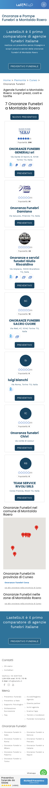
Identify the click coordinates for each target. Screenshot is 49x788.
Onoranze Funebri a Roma (12, 740)
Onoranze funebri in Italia (12, 733)
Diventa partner (33, 703)
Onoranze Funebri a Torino (12, 760)
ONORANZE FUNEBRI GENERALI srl (24, 150)
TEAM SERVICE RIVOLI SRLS (24, 485)
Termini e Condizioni (35, 715)
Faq (5, 715)
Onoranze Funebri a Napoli (35, 753)
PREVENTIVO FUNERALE (24, 66)
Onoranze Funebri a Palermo (12, 753)
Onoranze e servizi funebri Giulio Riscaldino (24, 261)
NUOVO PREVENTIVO (24, 117)
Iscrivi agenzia (33, 707)
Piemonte (20, 80)
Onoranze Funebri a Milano (12, 746)
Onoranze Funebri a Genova (35, 733)
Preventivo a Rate (12, 701)
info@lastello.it (15, 681)
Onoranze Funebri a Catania (35, 746)
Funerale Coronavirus (36, 719)
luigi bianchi (18, 380)
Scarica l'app (32, 711)
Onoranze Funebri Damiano (24, 209)
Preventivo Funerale (12, 697)
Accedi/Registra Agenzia (33, 698)
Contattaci (8, 670)
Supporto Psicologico (13, 704)
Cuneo (33, 80)
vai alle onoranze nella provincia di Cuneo (23, 588)
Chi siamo (8, 666)
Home (7, 80)
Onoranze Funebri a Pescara (35, 740)
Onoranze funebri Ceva (17, 582)
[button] (12, 548)
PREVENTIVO (24, 173)
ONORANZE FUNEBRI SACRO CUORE (24, 322)
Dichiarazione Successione (10, 709)
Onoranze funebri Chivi (24, 434)
